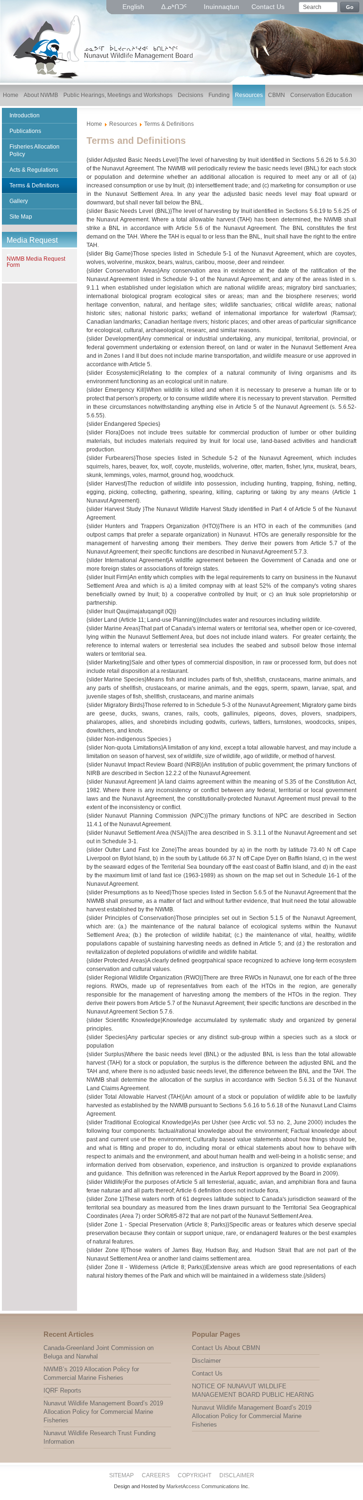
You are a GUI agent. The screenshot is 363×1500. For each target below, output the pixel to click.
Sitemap (121, 1475)
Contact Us (268, 6)
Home (94, 124)
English (134, 6)
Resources (123, 124)
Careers (156, 1475)
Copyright (194, 1475)
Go (350, 7)
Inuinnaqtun (221, 6)
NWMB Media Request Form (36, 262)
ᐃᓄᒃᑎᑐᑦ (175, 6)
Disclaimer (236, 1475)
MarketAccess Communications (203, 1486)
